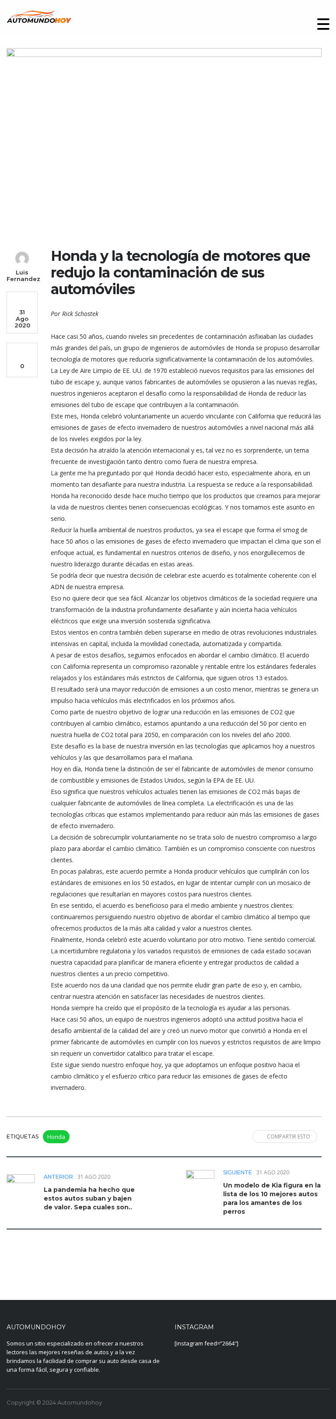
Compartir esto (288, 1136)
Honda (56, 1137)
